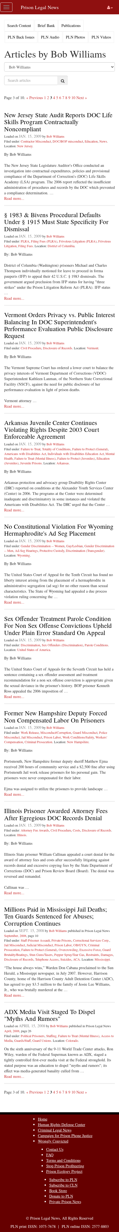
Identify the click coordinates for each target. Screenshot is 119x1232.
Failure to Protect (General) (90, 449)
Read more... (14, 198)
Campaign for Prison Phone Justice (65, 1135)
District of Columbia (61, 246)
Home (42, 1119)
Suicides (65, 959)
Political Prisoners (33, 1036)
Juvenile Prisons (31, 463)
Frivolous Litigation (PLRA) (78, 241)
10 (73, 97)
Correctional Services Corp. (91, 940)
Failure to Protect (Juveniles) (76, 458)
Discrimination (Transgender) (85, 550)
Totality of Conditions (56, 449)
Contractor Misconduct (36, 141)
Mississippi (102, 959)
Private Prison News (65, 1201)
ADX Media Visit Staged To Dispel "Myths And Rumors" (49, 1015)
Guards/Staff (22, 1040)
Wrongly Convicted (53, 1141)
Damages (107, 954)
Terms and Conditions (63, 1160)
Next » (81, 97)
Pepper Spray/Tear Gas (69, 954)
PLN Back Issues (21, 37)
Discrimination (30, 645)
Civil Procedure (31, 348)
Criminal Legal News (54, 1130)
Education (91, 141)
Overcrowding (68, 949)
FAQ (49, 1154)
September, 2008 (15, 935)
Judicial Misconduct (40, 945)
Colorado (72, 1040)
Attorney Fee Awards (35, 830)
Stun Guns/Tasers (41, 954)
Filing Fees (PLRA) (44, 241)
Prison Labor (52, 737)
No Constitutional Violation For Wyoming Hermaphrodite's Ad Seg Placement (58, 529)
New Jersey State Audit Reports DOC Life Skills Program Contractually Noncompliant (58, 122)
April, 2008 (11, 1031)
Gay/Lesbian (74, 546)
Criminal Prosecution (38, 742)
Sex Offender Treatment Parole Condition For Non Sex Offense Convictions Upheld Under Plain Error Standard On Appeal (58, 625)
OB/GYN (79, 945)
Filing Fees (25, 246)
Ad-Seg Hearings (26, 550)
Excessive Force (90, 949)
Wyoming (23, 555)
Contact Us (54, 1149)
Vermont (92, 348)
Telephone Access (47, 959)
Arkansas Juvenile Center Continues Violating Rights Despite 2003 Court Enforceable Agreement (51, 429)
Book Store (58, 1190)
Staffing (51, 1036)
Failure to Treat (30, 449)
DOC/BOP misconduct (68, 141)
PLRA (25, 241)
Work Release (30, 732)
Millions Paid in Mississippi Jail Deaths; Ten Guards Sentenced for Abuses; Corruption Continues (55, 916)
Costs (76, 830)
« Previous (34, 97)
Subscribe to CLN (63, 1185)
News (103, 141)
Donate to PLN (61, 1196)
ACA (76, 959)
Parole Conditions (96, 645)
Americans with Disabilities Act (25, 453)
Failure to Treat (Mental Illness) (35, 458)
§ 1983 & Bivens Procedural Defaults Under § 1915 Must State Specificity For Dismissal (56, 222)
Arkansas (62, 463)
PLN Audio (50, 37)
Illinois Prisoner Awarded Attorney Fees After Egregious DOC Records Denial (56, 814)
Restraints (92, 954)
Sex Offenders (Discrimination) (62, 645)
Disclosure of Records (57, 348)
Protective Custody (52, 550)
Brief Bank (46, 25)
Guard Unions (41, 1040)
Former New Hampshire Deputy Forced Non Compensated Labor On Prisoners (55, 716)
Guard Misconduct (85, 732)
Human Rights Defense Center (61, 1124)
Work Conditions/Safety (78, 737)
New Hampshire (78, 742)
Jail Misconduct (31, 737)
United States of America (33, 649)
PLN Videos (101, 37)
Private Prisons (61, 940)
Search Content (19, 25)
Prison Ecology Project (64, 1171)
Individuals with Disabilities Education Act (76, 453)
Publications (71, 25)
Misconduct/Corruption (55, 732)
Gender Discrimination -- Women (42, 546)
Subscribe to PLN (63, 1179)
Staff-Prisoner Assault (35, 940)
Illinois (21, 835)
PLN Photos (75, 37)
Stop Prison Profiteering (65, 1165)
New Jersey (24, 146)
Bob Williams (55, 136)
